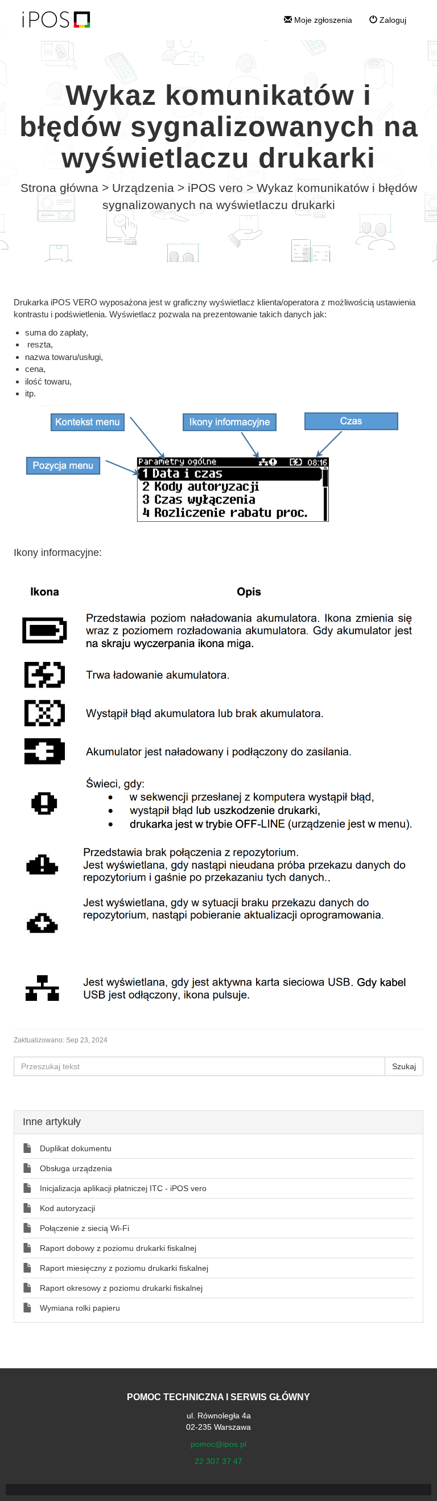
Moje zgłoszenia (322, 19)
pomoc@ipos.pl (218, 1444)
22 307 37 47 (218, 1461)
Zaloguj (391, 19)
